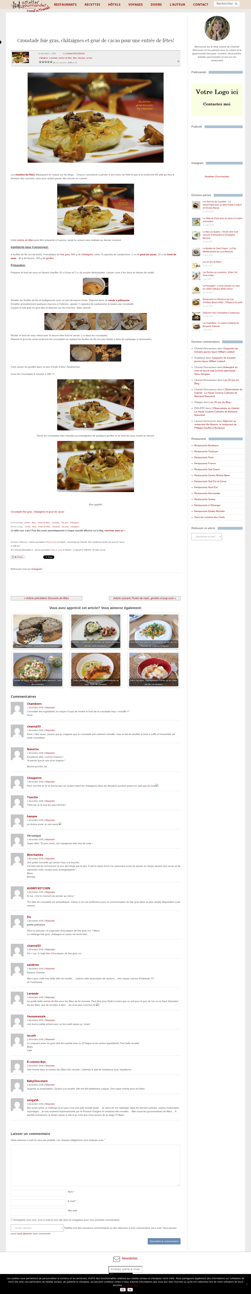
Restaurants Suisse (204, 499)
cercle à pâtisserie (118, 300)
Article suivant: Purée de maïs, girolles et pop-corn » (144, 598)
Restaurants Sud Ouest (207, 469)
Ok (122, 1289)
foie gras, (65, 522)
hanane (32, 816)
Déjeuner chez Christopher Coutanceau (221, 313)
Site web (72, 1210)
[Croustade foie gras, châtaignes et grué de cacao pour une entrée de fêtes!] (95, 167)
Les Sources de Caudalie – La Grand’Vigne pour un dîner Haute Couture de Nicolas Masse (222, 204)
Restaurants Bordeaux (206, 445)
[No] (246, 1284)
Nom (71, 1191)
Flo (29, 917)
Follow (19, 557)
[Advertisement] (95, 27)
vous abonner (24, 1233)
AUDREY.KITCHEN (38, 888)
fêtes (75, 58)
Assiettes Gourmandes (217, 176)
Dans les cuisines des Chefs (209, 517)
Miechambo (35, 855)
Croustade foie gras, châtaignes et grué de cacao (37, 511)
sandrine (33, 965)
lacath (31, 1035)
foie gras (81, 58)
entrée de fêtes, (44, 522)
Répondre (50, 707)
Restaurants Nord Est (206, 487)
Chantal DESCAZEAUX (75, 53)
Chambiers (34, 704)
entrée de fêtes (25, 240)
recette (89, 58)
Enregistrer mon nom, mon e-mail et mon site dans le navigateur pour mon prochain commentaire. (67, 1219)
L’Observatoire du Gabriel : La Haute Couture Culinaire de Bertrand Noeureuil (218, 393)
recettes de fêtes (25, 174)
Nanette (33, 749)
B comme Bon (36, 1062)
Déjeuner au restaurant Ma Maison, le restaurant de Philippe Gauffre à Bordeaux (215, 424)
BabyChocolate (37, 1081)
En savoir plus (130, 1285)
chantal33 (34, 726)
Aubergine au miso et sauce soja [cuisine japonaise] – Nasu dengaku (216, 370)
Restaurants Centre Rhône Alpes (212, 475)
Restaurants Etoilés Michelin (209, 511)
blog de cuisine (51, 542)
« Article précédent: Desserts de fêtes (46, 598)
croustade (53, 58)
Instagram (36, 569)
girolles (50, 258)
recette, (27, 522)
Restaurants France (205, 463)
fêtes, (34, 522)
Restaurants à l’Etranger (207, 505)
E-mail (72, 1201)
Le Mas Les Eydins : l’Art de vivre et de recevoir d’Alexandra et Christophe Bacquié (220, 235)
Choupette (34, 778)
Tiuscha (32, 797)
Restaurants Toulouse (206, 451)
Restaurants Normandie (207, 493)
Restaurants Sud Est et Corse (210, 481)
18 (178, 61)
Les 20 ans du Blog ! (212, 262)
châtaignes (43, 58)
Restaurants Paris (204, 457)
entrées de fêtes (65, 58)
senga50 (32, 1100)
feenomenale (36, 1016)
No (130, 1289)
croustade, (56, 522)
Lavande (33, 993)
